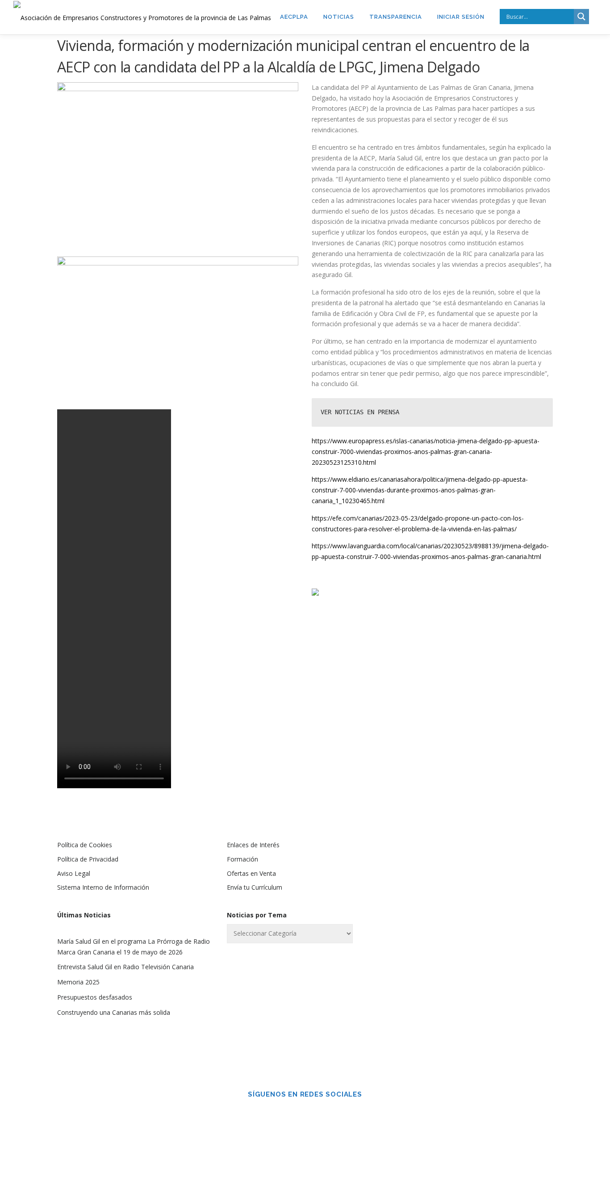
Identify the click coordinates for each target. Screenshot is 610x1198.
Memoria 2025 (78, 982)
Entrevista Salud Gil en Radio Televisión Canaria (125, 967)
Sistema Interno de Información (103, 887)
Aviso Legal (73, 873)
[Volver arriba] (572, 1156)
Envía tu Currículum (254, 887)
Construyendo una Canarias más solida (113, 1012)
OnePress (433, 1177)
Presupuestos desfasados (94, 997)
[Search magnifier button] (581, 16)
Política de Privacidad (87, 859)
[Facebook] (292, 1113)
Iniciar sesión (461, 16)
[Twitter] (317, 1113)
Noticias (338, 16)
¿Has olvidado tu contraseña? (475, 1021)
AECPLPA (294, 16)
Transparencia (395, 16)
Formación (242, 859)
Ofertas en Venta (251, 873)
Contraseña (432, 915)
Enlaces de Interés (253, 845)
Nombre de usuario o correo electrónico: (459, 868)
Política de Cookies (84, 845)
